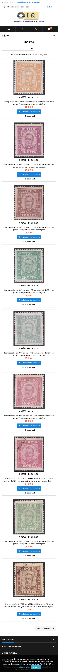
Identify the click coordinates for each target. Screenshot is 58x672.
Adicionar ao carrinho (29, 111)
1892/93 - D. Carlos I (29, 97)
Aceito (36, 667)
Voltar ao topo (46, 628)
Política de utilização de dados (18, 7)
